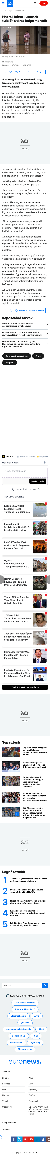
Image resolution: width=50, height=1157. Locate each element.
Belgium (9, 362)
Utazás (5, 1095)
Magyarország (25, 1049)
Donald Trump (19, 1036)
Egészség (35, 1042)
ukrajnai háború (18, 1016)
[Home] (3, 11)
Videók (5, 1101)
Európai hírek (20, 11)
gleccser (25, 1022)
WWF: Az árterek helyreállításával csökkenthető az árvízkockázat (17, 324)
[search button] (45, 985)
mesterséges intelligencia (18, 1029)
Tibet (41, 1029)
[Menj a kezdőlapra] (10, 3)
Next (4, 1089)
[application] (25, 40)
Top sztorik (11, 742)
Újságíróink (7, 1107)
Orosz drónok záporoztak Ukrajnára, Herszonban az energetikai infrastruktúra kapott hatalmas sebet (21, 344)
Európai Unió (16, 1042)
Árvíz (38, 356)
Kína (36, 1036)
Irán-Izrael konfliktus (25, 1002)
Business (6, 1083)
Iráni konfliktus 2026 (25, 1009)
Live (44, 3)
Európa (9, 11)
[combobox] (25, 985)
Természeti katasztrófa (17, 356)
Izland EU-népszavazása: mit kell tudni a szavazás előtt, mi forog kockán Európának (22, 333)
